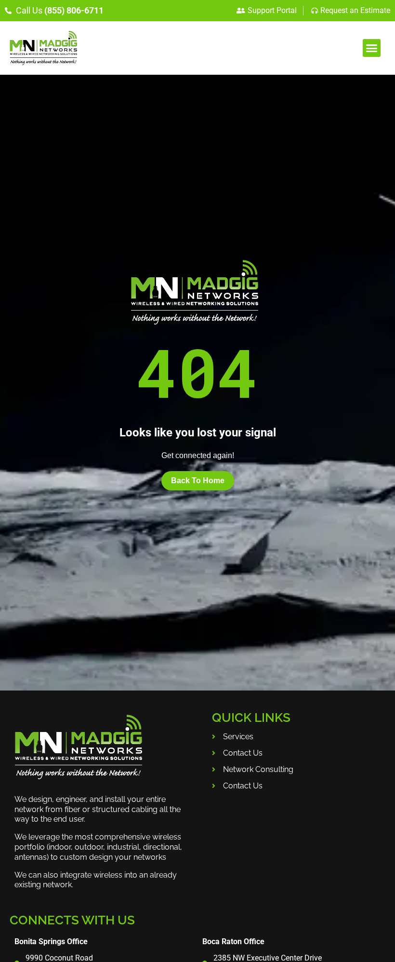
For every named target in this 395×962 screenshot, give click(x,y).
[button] (372, 48)
